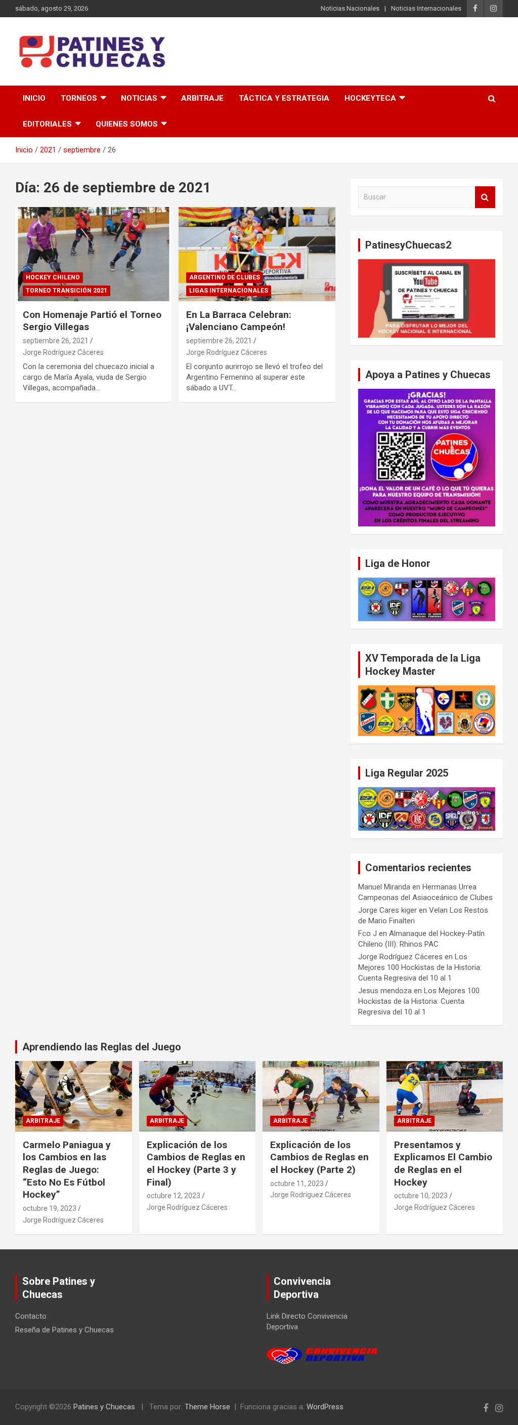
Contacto (31, 1316)
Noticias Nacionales (350, 8)
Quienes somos (127, 124)
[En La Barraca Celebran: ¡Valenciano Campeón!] (256, 254)
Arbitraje (202, 98)
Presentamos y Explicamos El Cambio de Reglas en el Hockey (443, 1163)
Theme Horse (207, 1406)
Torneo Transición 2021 (66, 290)
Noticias (139, 98)
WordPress (325, 1406)
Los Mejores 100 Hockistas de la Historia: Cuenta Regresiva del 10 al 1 (420, 967)
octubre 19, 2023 (49, 1208)
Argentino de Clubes (224, 277)
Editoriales (47, 124)
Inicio (34, 98)
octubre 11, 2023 (297, 1183)
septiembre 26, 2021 (56, 341)
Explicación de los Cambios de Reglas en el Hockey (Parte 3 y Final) (196, 1163)
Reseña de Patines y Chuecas (64, 1329)
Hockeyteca (370, 98)
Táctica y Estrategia (284, 98)
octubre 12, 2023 (173, 1196)
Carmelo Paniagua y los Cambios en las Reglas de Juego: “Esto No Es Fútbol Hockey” (67, 1170)
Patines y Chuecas (104, 1406)
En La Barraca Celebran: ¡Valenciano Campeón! (238, 321)
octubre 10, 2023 (421, 1196)
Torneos (79, 98)
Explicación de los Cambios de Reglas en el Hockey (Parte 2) (319, 1157)
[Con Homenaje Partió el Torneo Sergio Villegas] (93, 254)
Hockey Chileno (53, 277)
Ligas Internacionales (228, 290)
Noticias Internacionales (426, 8)
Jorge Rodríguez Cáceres (63, 352)
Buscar (485, 197)
